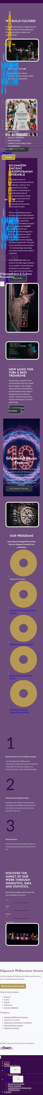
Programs (8, 1079)
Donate (8, 157)
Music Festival (14, 140)
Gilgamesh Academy (11, 1028)
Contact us (8, 1005)
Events (6, 999)
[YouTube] (7, 1049)
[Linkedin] (9, 1049)
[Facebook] (4, 1049)
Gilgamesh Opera (13, 126)
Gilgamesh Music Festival (13, 1025)
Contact (9, 149)
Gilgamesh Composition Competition (18, 1023)
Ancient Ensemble (16, 138)
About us (7, 997)
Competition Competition (19, 143)
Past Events (13, 132)
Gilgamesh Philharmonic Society (22, 644)
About (8, 123)
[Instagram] (1, 154)
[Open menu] (2, 283)
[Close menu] (0, 1057)
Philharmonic (14, 146)
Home (8, 120)
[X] (12, 1049)
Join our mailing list (11, 1008)
